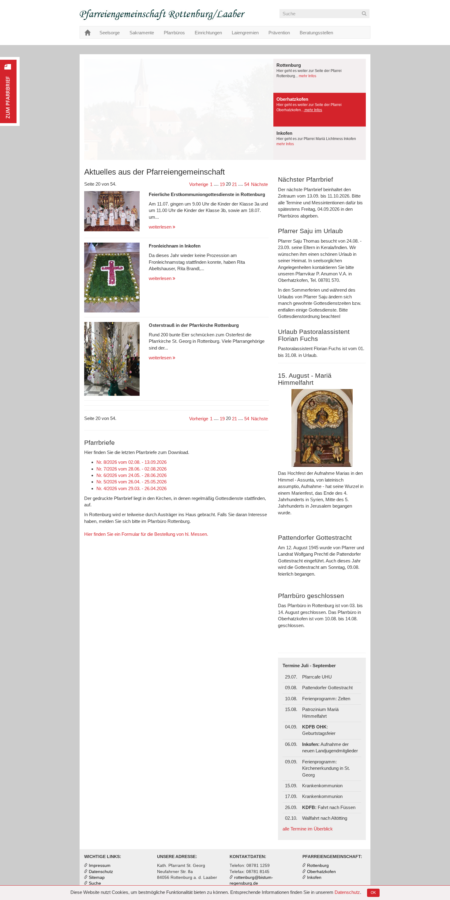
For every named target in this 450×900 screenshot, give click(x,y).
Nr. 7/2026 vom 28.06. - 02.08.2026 (131, 468)
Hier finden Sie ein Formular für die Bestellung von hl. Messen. (146, 534)
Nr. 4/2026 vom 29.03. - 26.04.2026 (131, 488)
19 (222, 184)
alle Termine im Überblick (308, 828)
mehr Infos (307, 76)
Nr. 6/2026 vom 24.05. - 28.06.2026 (131, 475)
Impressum (100, 865)
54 (246, 184)
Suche (95, 883)
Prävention (279, 32)
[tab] (319, 76)
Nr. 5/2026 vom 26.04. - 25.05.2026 (131, 481)
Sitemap (97, 877)
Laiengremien (245, 32)
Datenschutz (347, 892)
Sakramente (141, 32)
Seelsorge (109, 32)
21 (234, 184)
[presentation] (319, 76)
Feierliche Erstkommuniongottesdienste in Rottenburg (207, 194)
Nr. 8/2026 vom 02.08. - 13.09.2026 (131, 462)
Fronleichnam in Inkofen (175, 245)
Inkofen (314, 877)
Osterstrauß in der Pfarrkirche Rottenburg (194, 325)
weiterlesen (161, 226)
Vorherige (198, 184)
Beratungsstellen (316, 32)
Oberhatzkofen (321, 871)
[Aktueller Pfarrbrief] (10, 91)
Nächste (259, 184)
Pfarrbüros (174, 32)
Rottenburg (318, 865)
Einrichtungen (208, 32)
